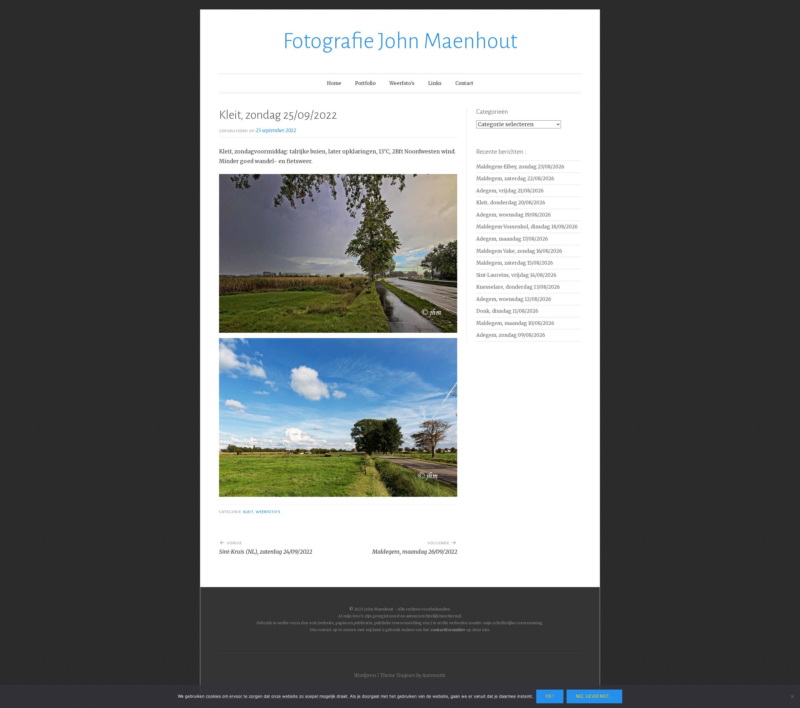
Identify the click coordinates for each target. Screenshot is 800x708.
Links (435, 83)
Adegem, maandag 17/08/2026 (512, 239)
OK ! (550, 696)
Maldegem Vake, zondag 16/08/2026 (519, 251)
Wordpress (365, 675)
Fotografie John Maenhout (400, 41)
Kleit (248, 512)
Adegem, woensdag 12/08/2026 (513, 299)
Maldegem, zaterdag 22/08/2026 (515, 179)
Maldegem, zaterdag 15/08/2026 (514, 263)
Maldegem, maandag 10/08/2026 (515, 323)
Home (334, 83)
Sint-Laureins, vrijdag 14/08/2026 (516, 275)
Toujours (405, 675)
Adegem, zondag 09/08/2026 (510, 335)
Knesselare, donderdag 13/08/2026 (518, 287)
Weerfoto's (268, 512)
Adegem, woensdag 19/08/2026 (513, 215)
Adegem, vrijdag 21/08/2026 (509, 191)
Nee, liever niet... (594, 696)
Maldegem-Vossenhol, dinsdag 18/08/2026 (527, 227)
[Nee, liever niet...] (792, 696)
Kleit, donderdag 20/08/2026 (510, 203)
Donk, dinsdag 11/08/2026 (507, 311)
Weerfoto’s (401, 83)
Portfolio (365, 83)
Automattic (434, 675)
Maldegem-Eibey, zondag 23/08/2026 (520, 167)
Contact (464, 83)
